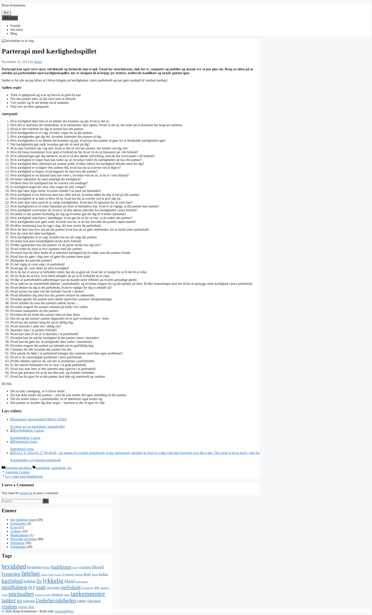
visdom (9, 606)
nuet (41, 587)
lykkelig (53, 580)
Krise (95, 574)
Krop (13, 527)
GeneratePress (63, 611)
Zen (31, 607)
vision (22, 607)
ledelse (29, 581)
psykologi (87, 587)
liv (39, 581)
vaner (81, 600)
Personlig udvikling (18, 468)
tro (19, 600)
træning (29, 601)
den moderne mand (23, 519)
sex (69, 468)
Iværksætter (18, 523)
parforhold (58, 468)
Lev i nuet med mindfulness (24, 476)
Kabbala (79, 575)
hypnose (68, 574)
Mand (69, 581)
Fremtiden (11, 574)
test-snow (16, 29)
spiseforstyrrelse (43, 595)
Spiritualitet (18, 547)
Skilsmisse (17, 543)
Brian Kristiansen (13, 5)
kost (87, 574)
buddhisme (61, 566)
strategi (57, 594)
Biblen (46, 567)
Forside (15, 26)
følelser (30, 573)
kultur (103, 574)
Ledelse (15, 531)
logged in (26, 493)
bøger (75, 567)
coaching (85, 567)
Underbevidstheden (56, 600)
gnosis (44, 575)
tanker (9, 600)
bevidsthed (34, 567)
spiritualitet (21, 594)
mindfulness (14, 587)
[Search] (45, 500)
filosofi (98, 567)
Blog (13, 33)
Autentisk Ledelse (17, 472)
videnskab (94, 601)
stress (67, 594)
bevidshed (14, 566)
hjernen (58, 575)
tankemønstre (88, 593)
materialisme (81, 582)
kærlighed (43, 468)
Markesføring (19, 535)
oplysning (53, 588)
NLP (31, 587)
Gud (50, 574)
